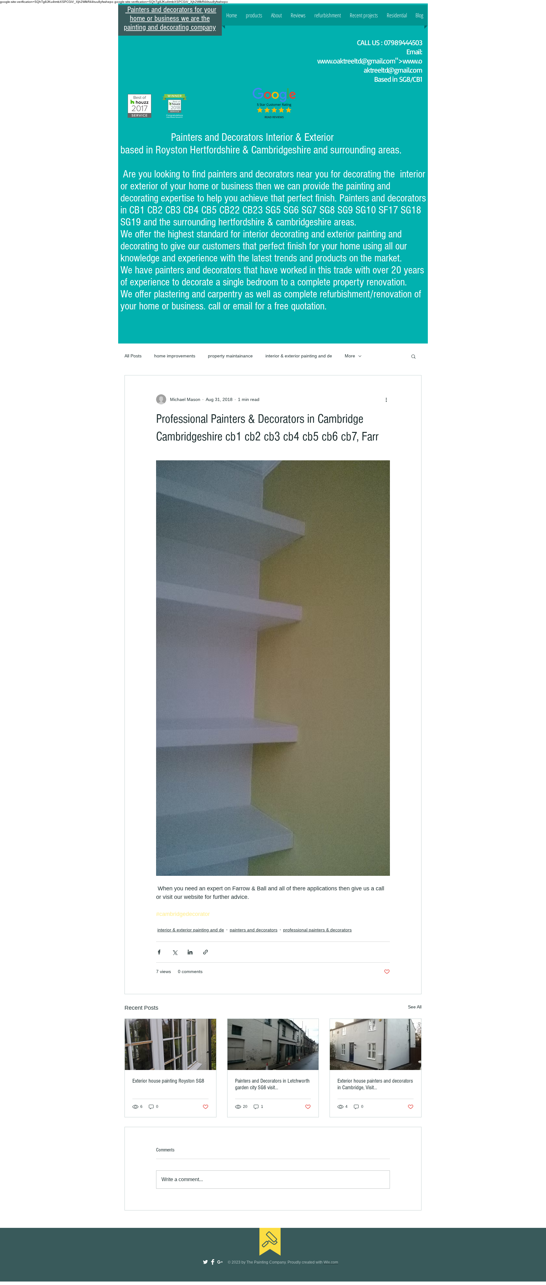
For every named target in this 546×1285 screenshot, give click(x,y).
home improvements (174, 355)
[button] (413, 356)
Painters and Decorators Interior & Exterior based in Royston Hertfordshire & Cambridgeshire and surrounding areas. (262, 143)
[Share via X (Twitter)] (175, 952)
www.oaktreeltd (339, 60)
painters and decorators (253, 929)
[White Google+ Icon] (220, 1262)
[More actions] (386, 399)
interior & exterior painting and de (298, 355)
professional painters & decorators (317, 929)
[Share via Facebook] (159, 952)
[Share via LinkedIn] (190, 952)
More (350, 355)
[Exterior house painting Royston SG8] (170, 1044)
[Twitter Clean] (205, 1262)
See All (415, 1006)
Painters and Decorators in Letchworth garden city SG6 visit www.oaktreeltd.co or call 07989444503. (272, 1084)
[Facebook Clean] (212, 1262)
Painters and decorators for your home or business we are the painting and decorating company (170, 18)
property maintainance (230, 355)
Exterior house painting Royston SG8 (168, 1081)
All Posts (133, 355)
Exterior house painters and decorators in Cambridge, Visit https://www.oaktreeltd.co (375, 1084)
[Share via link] (206, 952)
